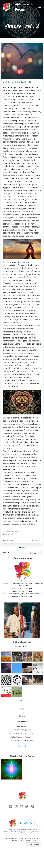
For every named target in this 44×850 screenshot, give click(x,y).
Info (22, 712)
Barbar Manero (16, 737)
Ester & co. (29, 737)
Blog (22, 709)
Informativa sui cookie (28, 840)
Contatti (22, 716)
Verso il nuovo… (29, 733)
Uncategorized (17, 531)
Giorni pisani (25, 730)
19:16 (29, 82)
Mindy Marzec (14, 733)
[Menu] (40, 7)
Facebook (22, 746)
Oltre (25, 726)
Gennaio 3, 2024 (14, 82)
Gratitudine (30, 740)
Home (22, 705)
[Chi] (11, 769)
